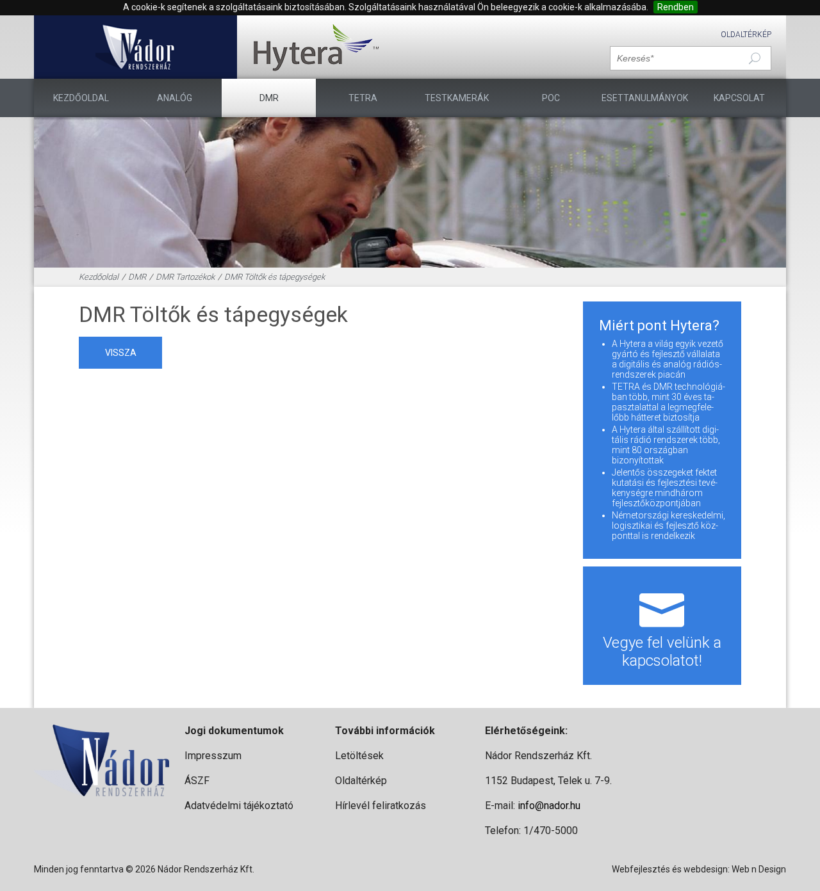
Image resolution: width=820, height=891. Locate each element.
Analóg (174, 98)
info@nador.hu (549, 805)
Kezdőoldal (81, 98)
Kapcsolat (739, 98)
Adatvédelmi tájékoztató (238, 805)
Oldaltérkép (746, 34)
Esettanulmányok (645, 98)
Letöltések (359, 756)
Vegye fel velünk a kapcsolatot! (662, 652)
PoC (551, 98)
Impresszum (213, 756)
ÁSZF (196, 781)
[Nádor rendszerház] (135, 47)
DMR (269, 98)
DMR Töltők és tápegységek (274, 277)
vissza (120, 353)
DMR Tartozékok (185, 277)
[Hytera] (316, 47)
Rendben (675, 7)
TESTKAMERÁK (457, 98)
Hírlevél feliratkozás (380, 805)
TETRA (362, 98)
